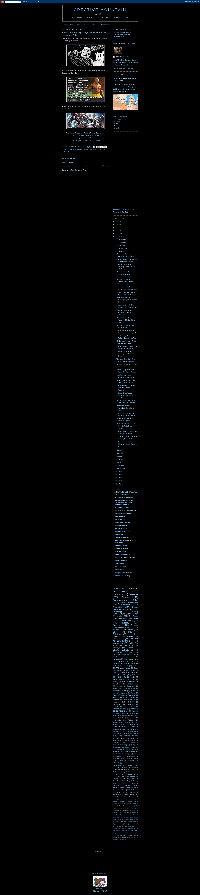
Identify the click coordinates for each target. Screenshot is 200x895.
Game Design (117, 684)
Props (121, 803)
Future (136, 749)
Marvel (115, 688)
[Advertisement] (122, 168)
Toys (117, 657)
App (135, 808)
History (132, 652)
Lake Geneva (126, 729)
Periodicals (118, 826)
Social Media (117, 794)
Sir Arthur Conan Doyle (122, 754)
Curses (114, 799)
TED (127, 833)
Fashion (135, 666)
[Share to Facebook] (103, 147)
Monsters (116, 709)
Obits (123, 681)
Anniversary (128, 808)
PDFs (131, 717)
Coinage (115, 742)
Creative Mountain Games (100, 12)
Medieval (116, 666)
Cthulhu (132, 713)
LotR (116, 774)
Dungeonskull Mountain (123, 573)
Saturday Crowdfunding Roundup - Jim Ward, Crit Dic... (125, 354)
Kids (116, 751)
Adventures (117, 645)
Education (120, 661)
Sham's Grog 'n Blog (122, 576)
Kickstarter (125, 605)
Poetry (136, 765)
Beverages (130, 686)
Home (65, 25)
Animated (116, 747)
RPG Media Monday (123, 668)
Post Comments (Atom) (79, 170)
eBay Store (117, 119)
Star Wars (134, 639)
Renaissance (116, 830)
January (120, 468)
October (120, 245)
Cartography (132, 724)
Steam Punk (128, 794)
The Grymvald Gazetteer (122, 34)
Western (132, 776)
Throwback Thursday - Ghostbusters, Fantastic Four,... (125, 282)
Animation (116, 702)
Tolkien (130, 636)
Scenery (117, 767)
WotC (125, 709)
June (119, 453)
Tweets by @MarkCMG (120, 212)
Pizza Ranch (127, 826)
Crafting (133, 726)
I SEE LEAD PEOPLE (122, 554)
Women (122, 839)
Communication (130, 756)
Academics (116, 691)
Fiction (124, 654)
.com (103, 133)
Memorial (133, 763)
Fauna (116, 817)
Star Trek (130, 650)
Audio (134, 810)
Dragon (124, 733)
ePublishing (134, 709)
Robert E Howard (129, 700)
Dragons (132, 681)
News (133, 693)
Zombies (128, 722)
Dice (131, 645)
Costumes (116, 772)
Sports (115, 769)
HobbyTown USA (133, 819)
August (119, 251)
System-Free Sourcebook (126, 806)
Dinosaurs (122, 799)
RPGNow (117, 121)
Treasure (123, 837)
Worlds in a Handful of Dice (125, 557)
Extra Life (135, 815)
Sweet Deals (118, 639)
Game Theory (132, 799)
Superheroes (118, 652)
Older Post (105, 166)
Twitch (129, 837)
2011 (117, 481)
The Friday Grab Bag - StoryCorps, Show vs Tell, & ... (126, 274)
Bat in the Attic (120, 519)
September (121, 248)
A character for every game (124, 497)
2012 (117, 478)
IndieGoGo (116, 763)
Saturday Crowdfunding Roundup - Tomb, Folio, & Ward (125, 267)
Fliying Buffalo (124, 817)
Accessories (133, 603)
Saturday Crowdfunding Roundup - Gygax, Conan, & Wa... (126, 444)
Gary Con (130, 679)
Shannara (133, 792)
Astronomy (126, 810)
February (120, 465)
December (120, 239)
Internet (124, 763)
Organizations (132, 801)
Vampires (124, 769)
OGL (128, 790)
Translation (116, 837)
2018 (117, 230)
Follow (85, 25)
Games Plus (117, 679)
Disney (124, 742)
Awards (125, 666)
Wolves (116, 839)
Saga (136, 830)
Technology (117, 612)
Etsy (121, 758)
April (118, 459)
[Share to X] (101, 147)
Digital (125, 772)
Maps (114, 824)
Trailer (130, 648)
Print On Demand (121, 792)
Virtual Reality (120, 776)
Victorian (136, 837)
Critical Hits (119, 534)
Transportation (117, 706)
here (76, 41)
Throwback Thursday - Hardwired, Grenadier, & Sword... (125, 408)
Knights (133, 783)
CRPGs (133, 769)
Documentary (127, 749)
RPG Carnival (133, 774)
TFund (132, 833)
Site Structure (106, 25)
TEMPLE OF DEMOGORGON (125, 510)
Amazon (115, 778)
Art (114, 630)
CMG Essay (134, 654)
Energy (126, 691)
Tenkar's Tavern (120, 551)
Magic (116, 821)
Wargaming (117, 625)
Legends (133, 742)
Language (116, 785)
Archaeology (126, 747)
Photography (117, 720)
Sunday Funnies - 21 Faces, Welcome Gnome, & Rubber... (125, 388)
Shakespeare (117, 740)
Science (116, 632)
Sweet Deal (120, 713)
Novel (114, 745)
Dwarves (134, 812)
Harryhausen (134, 772)
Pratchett (124, 774)
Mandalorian (132, 821)
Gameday (121, 641)
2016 (117, 233)
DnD (130, 621)
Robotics (119, 677)
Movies (93, 149)
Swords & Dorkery (121, 548)
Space (136, 668)
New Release (131, 787)
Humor (116, 594)
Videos (116, 588)
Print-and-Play (75, 25)
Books (131, 641)
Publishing (123, 745)
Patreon (135, 790)
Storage (122, 833)
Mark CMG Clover (121, 56)
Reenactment (131, 828)
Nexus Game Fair (118, 790)
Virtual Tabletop (130, 740)
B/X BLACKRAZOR (121, 525)
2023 (117, 221)
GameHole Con (134, 817)
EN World (130, 677)
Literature (116, 650)
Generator (124, 819)
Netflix (130, 765)
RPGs (125, 591)
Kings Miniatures (121, 567)
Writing (115, 681)
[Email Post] (94, 147)
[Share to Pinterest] (105, 147)
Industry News (119, 643)
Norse (131, 824)
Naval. (122, 787)
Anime (120, 808)
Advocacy (119, 756)
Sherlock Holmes (132, 751)
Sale (114, 697)
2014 (117, 472)
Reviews (119, 686)
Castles (115, 726)
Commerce (133, 796)
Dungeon (132, 695)
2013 (117, 475)
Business (135, 747)
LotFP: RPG (119, 570)
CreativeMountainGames (92, 133)
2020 (117, 224)
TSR (127, 684)
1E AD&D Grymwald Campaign (127, 711)
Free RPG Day (131, 758)
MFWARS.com (119, 37)
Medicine (116, 700)
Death (115, 758)
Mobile (126, 824)
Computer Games (128, 672)
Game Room (128, 715)
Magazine (116, 731)
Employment (117, 715)
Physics (115, 803)
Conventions (118, 607)
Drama (124, 778)
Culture (117, 749)
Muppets (122, 801)
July (118, 450)
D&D (131, 706)
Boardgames (120, 600)
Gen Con (116, 819)
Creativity (116, 733)
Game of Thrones (129, 657)
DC (120, 812)
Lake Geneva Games (131, 659)
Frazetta (132, 778)
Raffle (127, 803)
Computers (116, 663)
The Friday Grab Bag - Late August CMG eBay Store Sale (125, 320)
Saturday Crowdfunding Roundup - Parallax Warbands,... (124, 312)
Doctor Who (120, 670)
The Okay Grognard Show (128, 835)
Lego (134, 729)
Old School (117, 634)
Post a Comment (67, 163)
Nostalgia (117, 603)
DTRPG (116, 123)
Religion (134, 803)
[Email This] (97, 147)
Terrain (115, 695)
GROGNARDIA (120, 516)
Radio (132, 738)
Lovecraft (127, 785)
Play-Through (120, 738)
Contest (130, 702)
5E (115, 796)
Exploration (128, 815)
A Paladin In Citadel (122, 507)
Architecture (116, 810)
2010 (117, 484)
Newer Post (66, 166)
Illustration (116, 729)
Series (125, 767)
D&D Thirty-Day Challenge (129, 675)
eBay (133, 688)
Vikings (133, 745)
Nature (123, 765)
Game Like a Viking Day (121, 781)
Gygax (133, 663)
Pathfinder (135, 736)
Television (66, 151)
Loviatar (115, 801)
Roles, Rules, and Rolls (123, 513)
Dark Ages (126, 812)
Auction (123, 695)
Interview (135, 684)
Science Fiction (103, 149)
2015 (117, 236)
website (115, 672)
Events (125, 597)
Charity (132, 697)
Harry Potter (117, 736)
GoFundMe (116, 704)
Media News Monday (73, 133)
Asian (126, 796)
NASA (122, 751)
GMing (132, 670)
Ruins (114, 806)
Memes (120, 824)
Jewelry (124, 783)
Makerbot (123, 821)
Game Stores (118, 760)
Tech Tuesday (121, 623)
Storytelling (116, 722)
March (119, 462)
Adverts (122, 724)
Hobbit (131, 643)
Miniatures (116, 659)
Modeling (116, 765)
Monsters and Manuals (123, 522)
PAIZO (116, 126)
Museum (130, 704)
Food (125, 663)
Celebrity (124, 726)
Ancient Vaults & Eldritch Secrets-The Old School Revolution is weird (124, 502)
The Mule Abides (121, 561)
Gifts (136, 715)
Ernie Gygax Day (117, 815)
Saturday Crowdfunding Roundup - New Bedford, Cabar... (125, 395)
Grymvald (131, 760)
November (120, 242)
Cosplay (115, 812)
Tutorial (124, 688)
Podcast (130, 720)
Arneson (121, 796)
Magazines (123, 693)
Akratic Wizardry (121, 528)
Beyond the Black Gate (123, 531)
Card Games (127, 630)
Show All (136, 579)
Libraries (120, 717)
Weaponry (132, 731)
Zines (136, 794)
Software (133, 767)
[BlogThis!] (99, 147)
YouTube (133, 588)
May (118, 456)
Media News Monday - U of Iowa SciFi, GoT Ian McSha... (125, 426)
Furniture (133, 733)
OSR (137, 824)
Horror (71, 149)
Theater (135, 754)
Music (132, 661)
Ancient (122, 697)
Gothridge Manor (121, 545)
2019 (117, 227)
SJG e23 (117, 128)
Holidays (116, 648)
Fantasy (130, 632)
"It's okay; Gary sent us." (124, 537)
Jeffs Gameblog (120, 564)
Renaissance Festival (127, 830)
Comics (115, 654)
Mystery (126, 736)
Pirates (124, 731)
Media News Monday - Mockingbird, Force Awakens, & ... (127, 300)
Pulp (123, 828)
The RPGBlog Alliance (100, 890)
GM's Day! (94, 25)
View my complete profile (123, 68)
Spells (116, 833)
